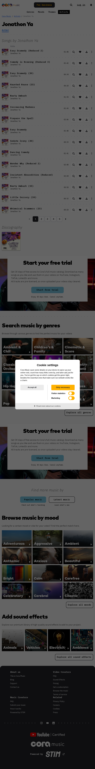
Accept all (32, 387)
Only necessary (63, 387)
